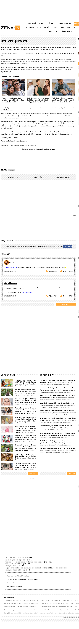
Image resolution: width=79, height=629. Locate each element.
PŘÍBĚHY (11, 170)
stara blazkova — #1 (11, 267)
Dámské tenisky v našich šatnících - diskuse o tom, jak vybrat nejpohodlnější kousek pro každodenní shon (57, 603)
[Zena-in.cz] (11, 27)
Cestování (32, 23)
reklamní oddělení (47, 568)
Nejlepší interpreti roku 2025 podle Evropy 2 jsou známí (20, 613)
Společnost (29, 27)
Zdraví (62, 27)
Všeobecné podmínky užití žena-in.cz (18, 576)
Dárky (41, 23)
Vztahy (54, 27)
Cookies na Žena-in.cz (13, 583)
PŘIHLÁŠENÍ (39, 246)
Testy (39, 27)
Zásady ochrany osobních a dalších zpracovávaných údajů (23, 579)
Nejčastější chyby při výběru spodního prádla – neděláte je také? (57, 607)
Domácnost (50, 23)
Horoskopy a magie (64, 23)
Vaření (46, 27)
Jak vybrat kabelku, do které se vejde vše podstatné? (20, 607)
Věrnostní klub (66, 31)
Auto (69, 27)
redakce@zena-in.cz (47, 149)
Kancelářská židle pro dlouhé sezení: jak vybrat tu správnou (57, 610)
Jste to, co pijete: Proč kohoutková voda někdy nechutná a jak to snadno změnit (57, 613)
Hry (57, 31)
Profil (50, 31)
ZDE (31, 558)
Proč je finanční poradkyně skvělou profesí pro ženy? (19, 610)
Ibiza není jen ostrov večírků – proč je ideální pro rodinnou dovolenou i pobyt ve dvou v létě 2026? (21, 603)
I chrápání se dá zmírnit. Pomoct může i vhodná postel (56, 600)
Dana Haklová (64, 177)
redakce (28, 560)
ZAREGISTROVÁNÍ (30, 246)
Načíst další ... (66, 304)
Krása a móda (38, 177)
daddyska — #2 (27, 292)
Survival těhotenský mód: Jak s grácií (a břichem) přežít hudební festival (21, 600)
